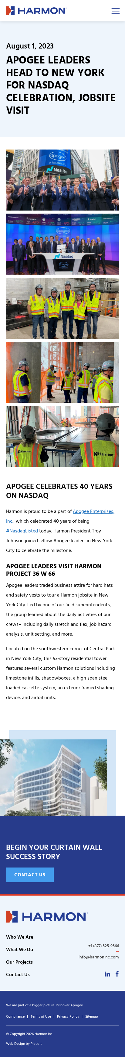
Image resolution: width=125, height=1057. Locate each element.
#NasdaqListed (22, 531)
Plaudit (36, 1044)
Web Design (15, 1044)
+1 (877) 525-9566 (103, 946)
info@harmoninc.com (99, 957)
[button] (62, 180)
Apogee (76, 1005)
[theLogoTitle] (36, 10)
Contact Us (30, 875)
